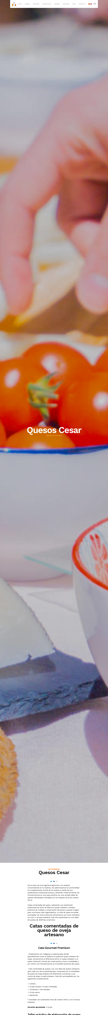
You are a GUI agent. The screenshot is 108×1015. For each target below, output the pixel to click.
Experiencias (46, 4)
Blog (74, 4)
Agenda (27, 4)
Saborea (57, 4)
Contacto (82, 4)
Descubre (36, 4)
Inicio (20, 4)
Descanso (66, 4)
